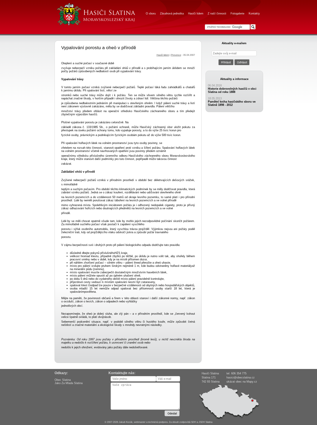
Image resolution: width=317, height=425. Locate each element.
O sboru (151, 13)
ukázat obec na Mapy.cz (241, 381)
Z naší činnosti (217, 13)
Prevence (176, 55)
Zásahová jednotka (172, 13)
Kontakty (254, 13)
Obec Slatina (63, 379)
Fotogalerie (237, 13)
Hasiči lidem (195, 13)
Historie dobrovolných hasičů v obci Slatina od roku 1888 (232, 90)
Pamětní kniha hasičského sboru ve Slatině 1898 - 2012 (232, 103)
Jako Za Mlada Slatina (69, 383)
